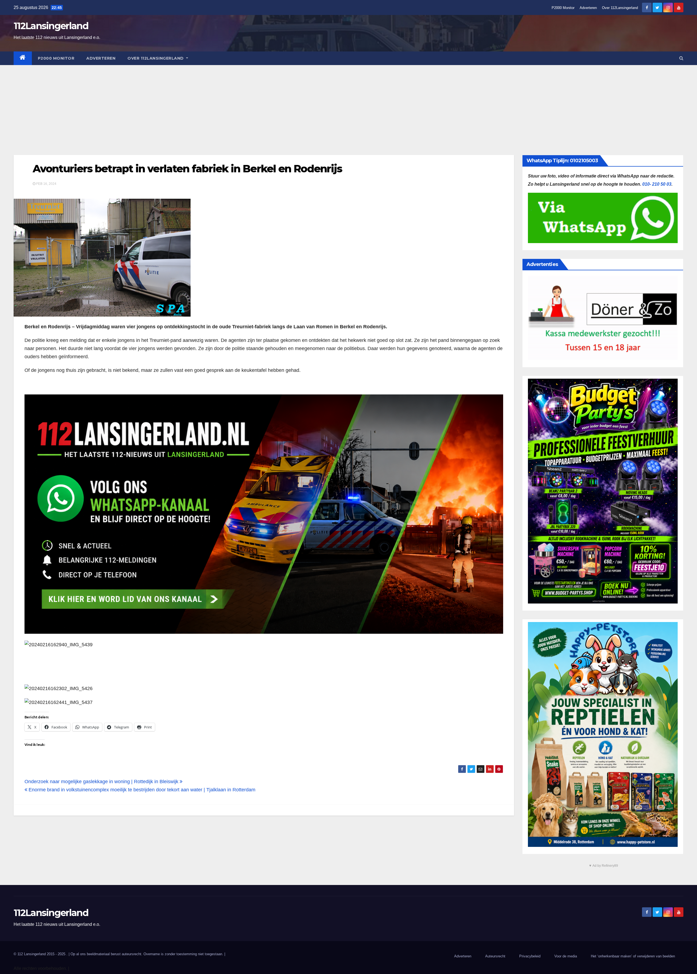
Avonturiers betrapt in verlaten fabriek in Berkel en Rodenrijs (187, 168)
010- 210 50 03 (656, 184)
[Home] (23, 58)
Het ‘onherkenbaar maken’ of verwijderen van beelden (633, 956)
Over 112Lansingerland (620, 8)
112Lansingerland (51, 26)
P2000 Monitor (563, 8)
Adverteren (588, 8)
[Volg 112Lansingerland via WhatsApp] (264, 514)
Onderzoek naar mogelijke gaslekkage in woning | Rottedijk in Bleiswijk (102, 781)
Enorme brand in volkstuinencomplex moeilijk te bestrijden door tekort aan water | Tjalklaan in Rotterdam (141, 789)
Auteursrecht (495, 956)
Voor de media (565, 956)
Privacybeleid (529, 956)
